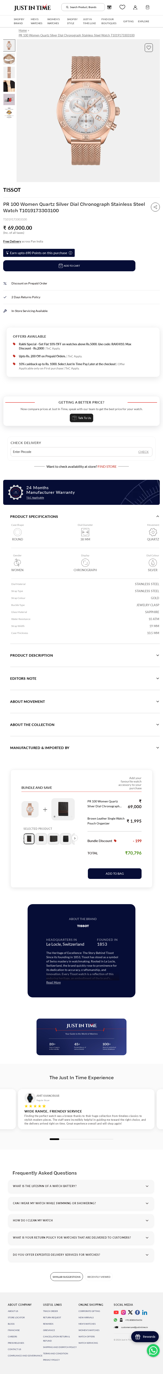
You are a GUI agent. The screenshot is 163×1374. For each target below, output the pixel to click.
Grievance (49, 1330)
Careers (12, 1336)
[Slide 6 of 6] (9, 113)
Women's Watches (89, 1330)
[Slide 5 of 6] (9, 99)
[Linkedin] (144, 1312)
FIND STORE (107, 466)
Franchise (14, 1330)
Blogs (11, 1323)
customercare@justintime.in (134, 1327)
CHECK (143, 452)
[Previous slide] (20, 110)
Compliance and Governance (25, 1355)
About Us (13, 1311)
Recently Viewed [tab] (98, 1276)
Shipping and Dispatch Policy (60, 1347)
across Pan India (23, 241)
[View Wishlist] (122, 7)
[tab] (29, 838)
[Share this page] (155, 207)
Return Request (52, 1317)
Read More (53, 982)
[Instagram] (123, 1312)
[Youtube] (116, 1312)
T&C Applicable (35, 497)
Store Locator (16, 1317)
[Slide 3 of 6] (9, 72)
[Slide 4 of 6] (9, 86)
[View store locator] (109, 7)
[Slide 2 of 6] (9, 59)
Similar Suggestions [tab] (66, 1276)
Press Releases (16, 1343)
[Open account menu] (135, 7)
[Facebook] (137, 1312)
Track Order (50, 1311)
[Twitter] (130, 1312)
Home (23, 30)
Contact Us (14, 1349)
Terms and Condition (55, 1353)
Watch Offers (87, 1336)
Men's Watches (87, 1323)
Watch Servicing (88, 1343)
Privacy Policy (51, 1360)
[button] (149, 47)
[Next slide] (156, 110)
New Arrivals (86, 1317)
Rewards (48, 1323)
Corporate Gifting (89, 1311)
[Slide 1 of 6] (9, 45)
